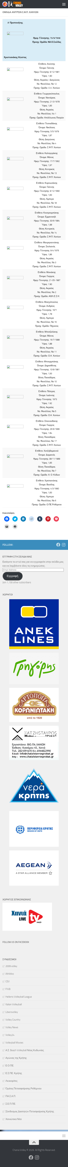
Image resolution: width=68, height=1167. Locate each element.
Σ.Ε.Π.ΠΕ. (10, 1103)
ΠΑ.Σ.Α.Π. (10, 1096)
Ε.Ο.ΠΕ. (9, 1065)
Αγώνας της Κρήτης (16, 1057)
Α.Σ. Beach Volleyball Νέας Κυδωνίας (24, 1050)
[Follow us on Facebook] (58, 545)
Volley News (11, 1027)
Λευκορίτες (11, 1080)
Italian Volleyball (13, 1004)
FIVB (7, 989)
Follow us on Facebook (15, 942)
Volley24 (9, 1034)
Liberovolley (11, 1012)
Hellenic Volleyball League (18, 996)
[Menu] (64, 4)
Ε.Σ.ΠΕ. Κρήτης (13, 1073)
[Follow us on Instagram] (64, 545)
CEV (7, 981)
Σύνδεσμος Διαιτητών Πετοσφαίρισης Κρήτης (29, 1111)
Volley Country (12, 1019)
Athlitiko (9, 973)
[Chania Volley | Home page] (16, 4)
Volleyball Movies (14, 1042)
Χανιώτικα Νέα (13, 1119)
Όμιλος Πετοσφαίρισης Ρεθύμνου (23, 1088)
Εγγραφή (12, 576)
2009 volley (11, 966)
